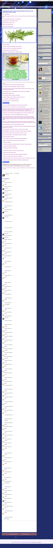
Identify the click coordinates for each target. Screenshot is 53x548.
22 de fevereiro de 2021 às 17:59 (8, 435)
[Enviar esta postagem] (14, 173)
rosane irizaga (6, 358)
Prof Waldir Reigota (6, 482)
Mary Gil (5, 272)
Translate (16, 6)
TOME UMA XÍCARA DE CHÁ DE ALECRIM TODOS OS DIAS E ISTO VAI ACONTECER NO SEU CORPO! (46, 86)
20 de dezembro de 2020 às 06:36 (8, 422)
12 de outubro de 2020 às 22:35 (8, 364)
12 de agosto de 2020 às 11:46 (8, 308)
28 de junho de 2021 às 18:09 (8, 498)
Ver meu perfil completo (42, 73)
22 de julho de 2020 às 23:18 (7, 294)
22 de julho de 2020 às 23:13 (7, 290)
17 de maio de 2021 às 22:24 (7, 490)
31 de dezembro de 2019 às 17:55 (8, 201)
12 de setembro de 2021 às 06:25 (8, 506)
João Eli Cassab (6, 191)
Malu (5, 180)
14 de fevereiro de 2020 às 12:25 (8, 221)
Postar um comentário (6, 518)
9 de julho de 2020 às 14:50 (7, 282)
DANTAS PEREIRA (6, 304)
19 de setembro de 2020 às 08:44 (8, 336)
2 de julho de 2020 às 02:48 (7, 266)
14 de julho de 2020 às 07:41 (7, 286)
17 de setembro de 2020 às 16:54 (8, 332)
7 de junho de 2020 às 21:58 (7, 255)
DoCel (5, 459)
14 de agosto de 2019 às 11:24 (8, 190)
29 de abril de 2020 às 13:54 (7, 251)
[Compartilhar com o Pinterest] (18, 173)
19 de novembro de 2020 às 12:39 (8, 414)
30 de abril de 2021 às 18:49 (7, 481)
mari (5, 249)
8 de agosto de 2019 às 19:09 (7, 186)
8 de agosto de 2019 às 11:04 (7, 182)
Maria (5, 241)
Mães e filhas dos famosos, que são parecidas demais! (46, 110)
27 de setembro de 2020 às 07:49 (8, 352)
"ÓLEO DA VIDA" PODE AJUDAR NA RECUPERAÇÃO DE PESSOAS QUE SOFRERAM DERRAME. (46, 92)
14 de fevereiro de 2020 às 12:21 (8, 215)
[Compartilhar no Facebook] (17, 173)
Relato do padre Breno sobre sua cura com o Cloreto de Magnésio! (46, 128)
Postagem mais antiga (33, 534)
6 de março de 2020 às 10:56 (7, 239)
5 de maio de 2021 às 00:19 (7, 486)
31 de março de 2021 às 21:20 (8, 461)
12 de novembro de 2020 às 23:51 (8, 396)
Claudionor (5, 440)
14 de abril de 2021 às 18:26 (7, 471)
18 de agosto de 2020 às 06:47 (8, 324)
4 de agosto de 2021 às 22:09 (7, 502)
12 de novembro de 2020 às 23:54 (8, 401)
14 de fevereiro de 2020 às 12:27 (8, 227)
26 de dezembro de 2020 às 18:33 (8, 426)
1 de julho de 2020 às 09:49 (7, 261)
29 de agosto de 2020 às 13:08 (8, 328)
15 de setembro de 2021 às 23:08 (8, 510)
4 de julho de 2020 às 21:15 (7, 270)
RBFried (34, 542)
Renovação (40, 150)
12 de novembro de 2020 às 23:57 (8, 410)
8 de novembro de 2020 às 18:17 (8, 385)
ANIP (5, 257)
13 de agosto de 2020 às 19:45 (8, 312)
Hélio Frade (5, 350)
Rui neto (5, 291)
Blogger (40, 542)
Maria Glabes (6, 420)
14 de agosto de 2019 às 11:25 (8, 194)
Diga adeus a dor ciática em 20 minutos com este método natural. (46, 99)
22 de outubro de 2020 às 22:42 (8, 377)
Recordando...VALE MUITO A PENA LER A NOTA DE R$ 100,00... (46, 122)
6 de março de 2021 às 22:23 (7, 442)
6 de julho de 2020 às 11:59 (7, 275)
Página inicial (19, 534)
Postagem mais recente (6, 534)
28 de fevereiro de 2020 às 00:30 (8, 231)
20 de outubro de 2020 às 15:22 (8, 372)
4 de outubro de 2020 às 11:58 (8, 360)
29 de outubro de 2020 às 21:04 (8, 381)
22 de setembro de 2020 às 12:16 (8, 340)
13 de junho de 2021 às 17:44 (8, 494)
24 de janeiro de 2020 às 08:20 (8, 209)
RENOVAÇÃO (7, 3)
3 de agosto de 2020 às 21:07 (7, 302)
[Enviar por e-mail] (15, 173)
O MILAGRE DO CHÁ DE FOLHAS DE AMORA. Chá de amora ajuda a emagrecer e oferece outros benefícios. (44, 105)
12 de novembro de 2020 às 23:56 (8, 406)
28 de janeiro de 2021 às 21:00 (8, 431)
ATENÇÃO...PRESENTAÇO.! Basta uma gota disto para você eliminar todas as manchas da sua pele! (44, 116)
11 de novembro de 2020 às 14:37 (8, 389)
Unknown (5, 184)
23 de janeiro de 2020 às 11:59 (8, 205)
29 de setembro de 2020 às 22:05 (8, 356)
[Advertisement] (19, 526)
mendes (5, 500)
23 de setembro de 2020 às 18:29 (8, 344)
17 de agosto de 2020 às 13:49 (8, 320)
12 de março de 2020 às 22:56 (8, 243)
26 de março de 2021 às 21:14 (8, 457)
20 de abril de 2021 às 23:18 (7, 477)
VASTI (5, 374)
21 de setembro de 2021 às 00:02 (8, 517)
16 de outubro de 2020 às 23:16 (8, 368)
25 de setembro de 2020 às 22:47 (8, 348)
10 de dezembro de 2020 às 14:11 (8, 418)
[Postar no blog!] (16, 173)
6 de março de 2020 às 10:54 (7, 235)
